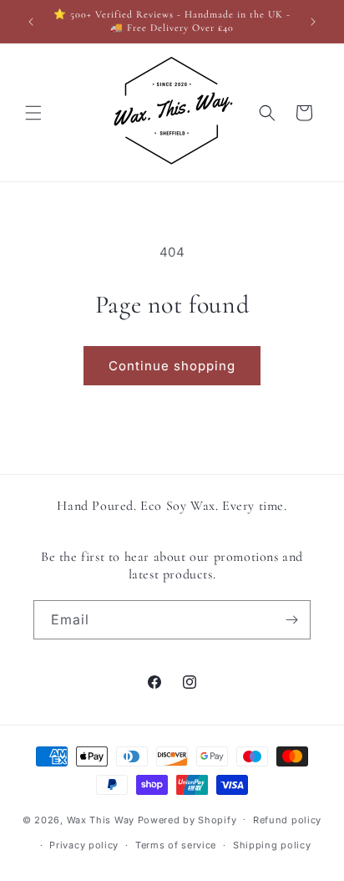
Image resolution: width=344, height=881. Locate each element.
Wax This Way (102, 819)
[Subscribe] (291, 619)
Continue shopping (172, 366)
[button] (33, 112)
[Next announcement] (313, 21)
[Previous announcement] (31, 21)
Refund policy (287, 820)
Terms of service (175, 845)
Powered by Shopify (187, 819)
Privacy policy (84, 845)
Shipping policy (272, 845)
